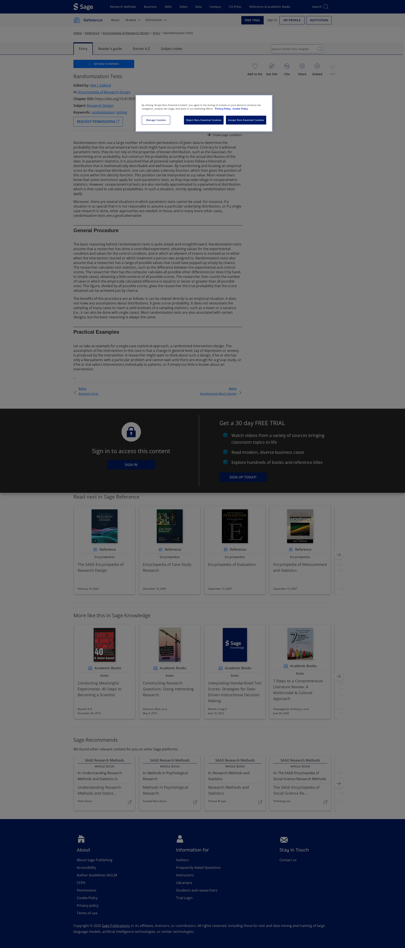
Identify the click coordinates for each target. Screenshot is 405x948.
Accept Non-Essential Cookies (246, 120)
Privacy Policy (223, 108)
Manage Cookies (156, 120)
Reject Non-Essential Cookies (203, 120)
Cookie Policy (240, 108)
